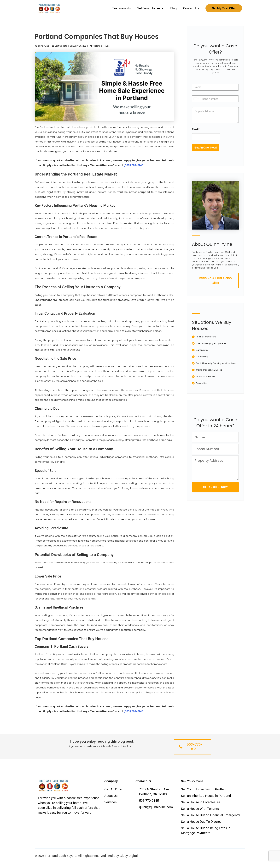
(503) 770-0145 (133, 165)
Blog (173, 8)
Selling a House (101, 45)
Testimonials (121, 8)
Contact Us (191, 8)
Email (196, 129)
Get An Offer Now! (205, 147)
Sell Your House (148, 8)
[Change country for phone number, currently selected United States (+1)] (196, 98)
